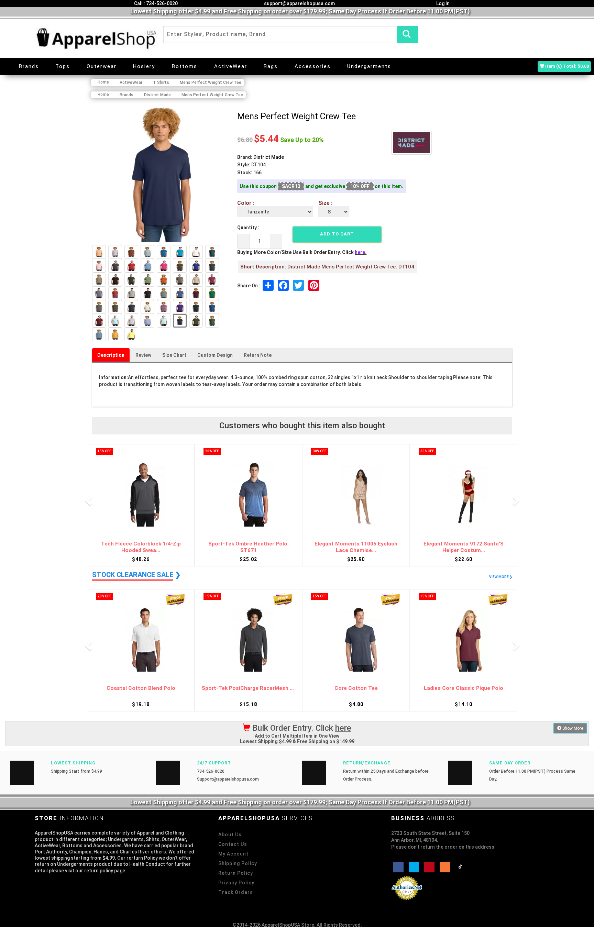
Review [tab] (143, 355)
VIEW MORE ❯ (500, 577)
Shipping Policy (237, 863)
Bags (271, 66)
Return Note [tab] (258, 355)
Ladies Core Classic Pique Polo (356, 688)
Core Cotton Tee (248, 688)
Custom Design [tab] (215, 355)
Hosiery (144, 66)
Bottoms (184, 66)
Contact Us (232, 844)
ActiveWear (230, 66)
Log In (442, 3)
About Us (230, 834)
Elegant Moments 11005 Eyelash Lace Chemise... (248, 547)
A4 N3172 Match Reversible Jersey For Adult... (464, 547)
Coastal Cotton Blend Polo (463, 688)
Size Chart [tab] (174, 355)
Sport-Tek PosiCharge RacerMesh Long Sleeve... (140, 688)
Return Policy (235, 873)
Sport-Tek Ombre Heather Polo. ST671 (141, 547)
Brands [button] (29, 66)
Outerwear (102, 66)
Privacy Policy (236, 882)
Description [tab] (110, 355)
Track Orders (235, 892)
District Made (268, 157)
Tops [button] (62, 66)
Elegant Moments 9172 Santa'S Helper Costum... (356, 547)
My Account (233, 854)
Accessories (313, 66)
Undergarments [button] (369, 66)
